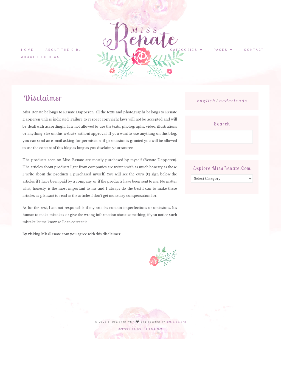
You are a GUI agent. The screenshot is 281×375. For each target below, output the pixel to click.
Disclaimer (154, 328)
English (206, 101)
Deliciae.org (176, 321)
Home (27, 50)
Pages (221, 50)
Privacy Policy (130, 328)
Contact (254, 50)
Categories (184, 50)
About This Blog (40, 57)
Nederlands (233, 101)
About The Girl (63, 50)
